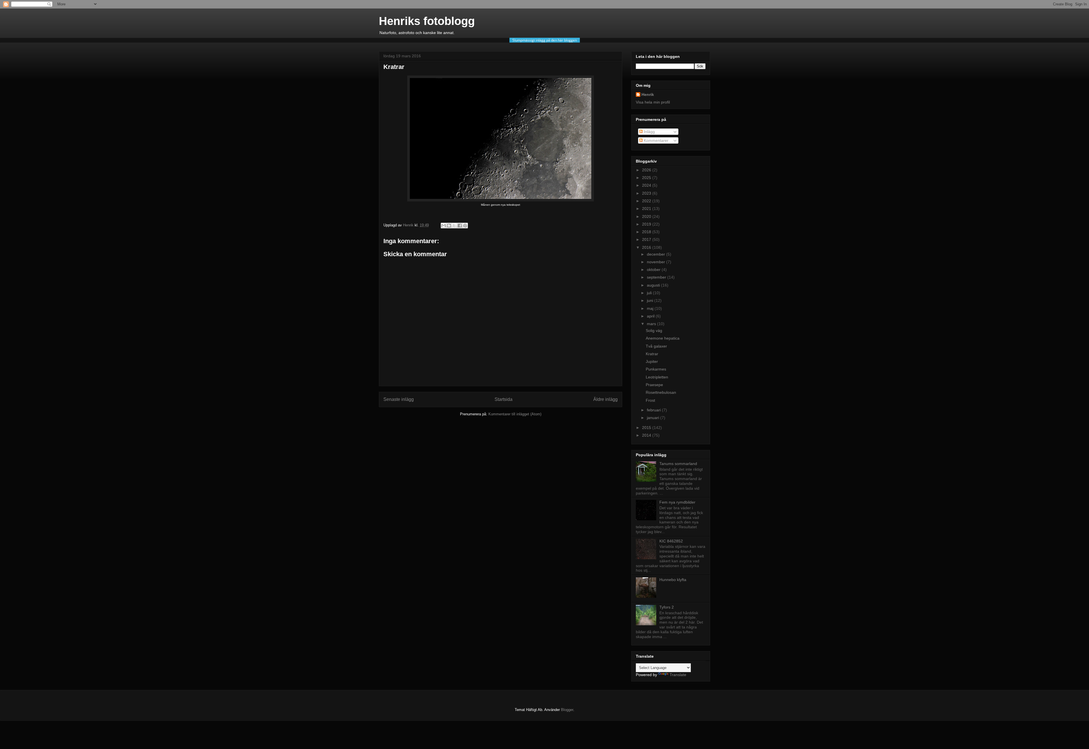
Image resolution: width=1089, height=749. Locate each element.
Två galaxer (656, 346)
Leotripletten (657, 377)
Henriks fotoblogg (427, 21)
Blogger (567, 710)
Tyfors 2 (666, 607)
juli (650, 293)
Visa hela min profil (653, 102)
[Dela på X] (454, 225)
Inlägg (649, 131)
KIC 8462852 (671, 541)
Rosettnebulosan (661, 392)
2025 (647, 177)
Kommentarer (655, 140)
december (656, 254)
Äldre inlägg (605, 399)
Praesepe (654, 384)
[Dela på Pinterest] (465, 225)
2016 (647, 247)
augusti (654, 285)
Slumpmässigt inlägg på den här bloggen (544, 40)
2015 (647, 427)
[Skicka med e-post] (443, 225)
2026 (647, 170)
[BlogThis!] (449, 225)
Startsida (503, 399)
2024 (647, 185)
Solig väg (654, 330)
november (656, 262)
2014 (647, 435)
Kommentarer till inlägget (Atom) (514, 414)
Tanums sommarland (678, 463)
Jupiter (652, 361)
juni (650, 300)
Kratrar (652, 354)
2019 (647, 224)
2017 (647, 239)
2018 (647, 232)
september (657, 277)
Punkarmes (656, 369)
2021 (647, 208)
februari (654, 410)
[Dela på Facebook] (460, 225)
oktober (654, 269)
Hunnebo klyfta (672, 579)
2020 (647, 216)
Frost (650, 400)
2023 (647, 193)
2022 (647, 201)
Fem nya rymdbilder (677, 502)
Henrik (647, 94)
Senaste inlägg (398, 399)
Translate (678, 674)
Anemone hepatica (662, 338)
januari (653, 417)
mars (652, 323)
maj (651, 308)
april (651, 316)
